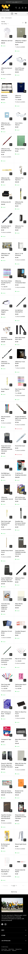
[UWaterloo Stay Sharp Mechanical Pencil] (7, 141)
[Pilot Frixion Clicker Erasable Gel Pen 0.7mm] (7, 273)
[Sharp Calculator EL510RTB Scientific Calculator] (21, 807)
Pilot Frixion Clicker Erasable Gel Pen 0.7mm (6, 282)
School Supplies (8, 17)
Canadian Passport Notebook (20, 632)
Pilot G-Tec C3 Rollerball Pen (5, 870)
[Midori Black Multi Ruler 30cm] (21, 329)
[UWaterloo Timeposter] (7, 87)
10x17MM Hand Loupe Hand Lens (6, 474)
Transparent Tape (6, 739)
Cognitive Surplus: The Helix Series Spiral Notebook (6, 816)
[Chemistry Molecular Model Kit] (7, 329)
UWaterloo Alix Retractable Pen (5, 178)
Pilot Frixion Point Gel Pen (20, 390)
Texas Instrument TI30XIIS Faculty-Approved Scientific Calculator (6, 448)
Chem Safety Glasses (19, 124)
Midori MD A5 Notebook (18, 604)
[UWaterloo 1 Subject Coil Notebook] (21, 32)
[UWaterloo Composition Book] (21, 273)
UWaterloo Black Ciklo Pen (19, 579)
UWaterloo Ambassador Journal (7, 498)
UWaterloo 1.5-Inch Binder (6, 632)
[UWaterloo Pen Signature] (21, 170)
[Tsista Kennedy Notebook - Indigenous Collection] (7, 596)
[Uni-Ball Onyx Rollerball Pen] (21, 302)
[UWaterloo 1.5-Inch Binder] (7, 623)
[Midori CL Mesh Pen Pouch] (21, 704)
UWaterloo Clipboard (18, 96)
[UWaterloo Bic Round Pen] (21, 194)
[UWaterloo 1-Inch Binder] (21, 353)
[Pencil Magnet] (7, 381)
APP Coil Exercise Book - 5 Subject (6, 712)
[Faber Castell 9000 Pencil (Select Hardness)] (7, 650)
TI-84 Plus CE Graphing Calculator (20, 474)
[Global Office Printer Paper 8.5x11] (7, 937)
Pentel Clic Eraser (20, 446)
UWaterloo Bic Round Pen (19, 203)
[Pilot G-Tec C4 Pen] (21, 650)
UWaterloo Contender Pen (5, 362)
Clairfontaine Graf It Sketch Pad (20, 685)
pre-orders (15, 2)
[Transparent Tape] (7, 731)
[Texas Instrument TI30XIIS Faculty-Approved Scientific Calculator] (7, 438)
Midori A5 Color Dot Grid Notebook (20, 764)
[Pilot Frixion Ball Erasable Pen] (7, 676)
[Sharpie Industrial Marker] (21, 862)
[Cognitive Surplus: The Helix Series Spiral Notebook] (7, 807)
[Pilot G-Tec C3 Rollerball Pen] (7, 862)
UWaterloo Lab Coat (6, 40)
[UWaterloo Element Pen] (7, 60)
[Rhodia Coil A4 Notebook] (21, 783)
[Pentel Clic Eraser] (21, 438)
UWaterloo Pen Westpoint (19, 227)
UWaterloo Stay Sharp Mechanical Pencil (6, 150)
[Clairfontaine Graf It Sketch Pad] (21, 676)
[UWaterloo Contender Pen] (7, 353)
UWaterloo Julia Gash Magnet (5, 254)
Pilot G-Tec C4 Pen (20, 658)
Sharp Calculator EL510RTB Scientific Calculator (20, 816)
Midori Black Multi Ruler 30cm (20, 338)
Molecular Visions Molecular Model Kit (6, 791)
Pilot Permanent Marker (5, 417)
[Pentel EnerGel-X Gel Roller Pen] (7, 218)
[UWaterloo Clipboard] (21, 87)
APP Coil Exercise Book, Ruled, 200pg (20, 498)
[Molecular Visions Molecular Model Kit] (7, 783)
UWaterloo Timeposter (4, 96)
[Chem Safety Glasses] (21, 115)
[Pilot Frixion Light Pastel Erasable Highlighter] (7, 513)
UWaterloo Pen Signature (19, 178)
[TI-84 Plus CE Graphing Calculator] (21, 465)
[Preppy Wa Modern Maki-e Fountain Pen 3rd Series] (21, 408)
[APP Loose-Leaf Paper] (21, 889)
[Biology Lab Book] (21, 141)
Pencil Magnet (5, 389)
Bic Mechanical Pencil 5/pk (5, 845)
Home (2, 17)
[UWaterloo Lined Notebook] (21, 937)
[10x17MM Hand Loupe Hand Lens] (7, 465)
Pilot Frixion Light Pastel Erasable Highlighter (6, 523)
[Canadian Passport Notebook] (21, 623)
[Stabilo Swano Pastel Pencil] (7, 542)
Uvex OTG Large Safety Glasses (19, 69)
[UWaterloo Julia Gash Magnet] (7, 245)
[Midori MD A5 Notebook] (21, 596)
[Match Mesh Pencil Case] (21, 731)
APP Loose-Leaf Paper (19, 898)
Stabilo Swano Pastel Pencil (7, 551)
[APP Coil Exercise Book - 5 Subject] (7, 704)
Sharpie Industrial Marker (20, 870)
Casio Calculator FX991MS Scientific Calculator (20, 552)
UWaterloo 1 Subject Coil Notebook (20, 41)
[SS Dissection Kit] (7, 194)
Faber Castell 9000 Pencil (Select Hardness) (6, 660)
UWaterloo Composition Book (20, 281)
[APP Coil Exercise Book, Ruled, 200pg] (21, 489)
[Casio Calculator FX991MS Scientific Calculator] (21, 542)
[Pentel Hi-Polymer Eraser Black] (21, 913)
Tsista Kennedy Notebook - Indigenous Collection (5, 606)
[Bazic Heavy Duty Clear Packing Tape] (7, 889)
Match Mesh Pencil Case (20, 740)
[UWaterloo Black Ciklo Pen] (21, 570)
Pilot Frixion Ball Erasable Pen (5, 685)
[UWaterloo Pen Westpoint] (21, 218)
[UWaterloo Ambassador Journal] (7, 489)
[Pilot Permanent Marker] (7, 408)
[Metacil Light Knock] (21, 836)
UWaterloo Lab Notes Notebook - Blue (6, 124)
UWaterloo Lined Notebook (19, 946)
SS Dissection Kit (6, 202)
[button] (22, 7)
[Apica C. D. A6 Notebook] (21, 245)
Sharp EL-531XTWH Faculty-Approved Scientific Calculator (7, 765)
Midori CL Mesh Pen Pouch (20, 712)
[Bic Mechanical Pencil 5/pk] (7, 836)
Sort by (3, 21)
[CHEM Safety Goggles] (7, 302)
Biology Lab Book (20, 149)
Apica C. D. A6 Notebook (19, 254)
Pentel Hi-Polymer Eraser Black (20, 922)
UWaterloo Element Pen (6, 69)
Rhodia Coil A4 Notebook (19, 791)
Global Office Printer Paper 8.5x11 (7, 946)
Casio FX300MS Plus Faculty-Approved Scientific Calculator (7, 579)
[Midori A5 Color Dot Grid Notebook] (21, 755)
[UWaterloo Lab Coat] (7, 32)
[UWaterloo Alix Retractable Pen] (7, 170)
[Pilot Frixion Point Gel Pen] (21, 381)
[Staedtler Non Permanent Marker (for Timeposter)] (21, 513)
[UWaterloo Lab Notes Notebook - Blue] (7, 115)
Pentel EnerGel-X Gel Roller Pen (6, 227)
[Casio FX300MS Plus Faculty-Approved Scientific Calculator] (7, 570)
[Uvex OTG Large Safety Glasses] (21, 60)
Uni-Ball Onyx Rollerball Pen (19, 311)
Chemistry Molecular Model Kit (6, 338)
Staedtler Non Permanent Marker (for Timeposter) (20, 523)
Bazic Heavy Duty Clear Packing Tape (6, 898)
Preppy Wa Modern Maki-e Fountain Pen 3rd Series (21, 418)
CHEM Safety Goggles (4, 311)
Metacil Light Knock (20, 844)
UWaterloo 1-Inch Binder (20, 362)
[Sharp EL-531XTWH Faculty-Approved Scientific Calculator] (7, 755)
